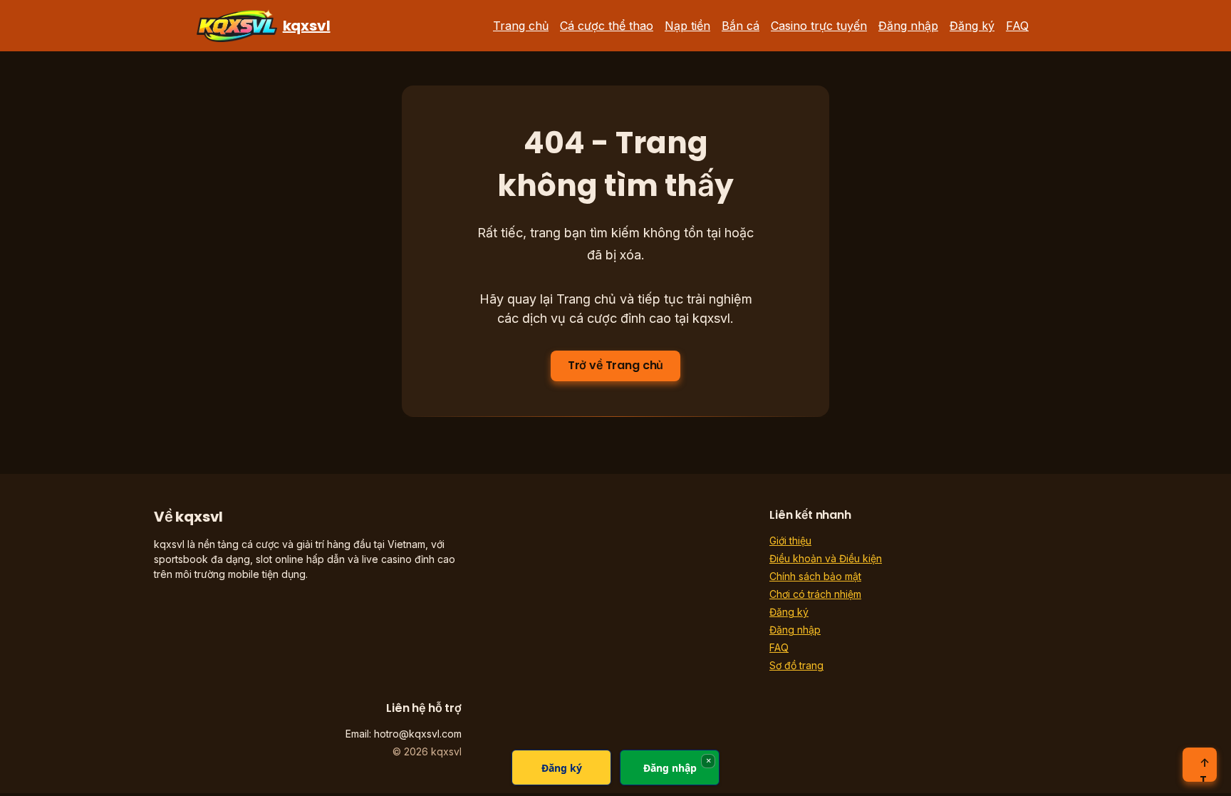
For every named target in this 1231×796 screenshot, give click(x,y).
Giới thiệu (790, 540)
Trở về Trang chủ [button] (615, 365)
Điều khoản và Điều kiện (825, 558)
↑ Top (1205, 768)
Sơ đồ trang (796, 665)
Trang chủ (521, 26)
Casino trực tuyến (819, 26)
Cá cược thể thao (606, 26)
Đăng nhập (908, 26)
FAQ (1017, 26)
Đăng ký (972, 26)
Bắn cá (740, 26)
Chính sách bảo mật (815, 576)
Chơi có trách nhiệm (815, 594)
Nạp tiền (687, 26)
